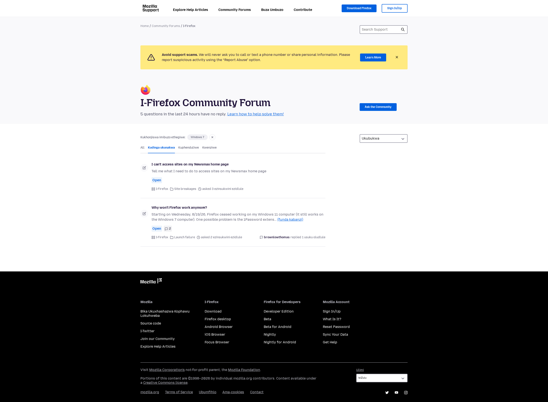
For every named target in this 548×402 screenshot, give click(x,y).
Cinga (402, 29)
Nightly (270, 334)
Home (144, 26)
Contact (257, 392)
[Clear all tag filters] (212, 137)
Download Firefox (359, 8)
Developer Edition (279, 311)
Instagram (406, 392)
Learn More (373, 57)
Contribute (303, 10)
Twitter (387, 392)
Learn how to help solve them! (255, 114)
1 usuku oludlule (313, 237)
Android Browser (219, 327)
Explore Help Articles (190, 10)
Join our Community (157, 339)
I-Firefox (162, 189)
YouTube (396, 392)
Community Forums (234, 10)
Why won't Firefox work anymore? (179, 207)
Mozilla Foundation (244, 370)
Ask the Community (378, 107)
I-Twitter (147, 331)
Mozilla (151, 281)
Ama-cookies (233, 392)
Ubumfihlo (207, 392)
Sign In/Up (394, 8)
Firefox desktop (218, 319)
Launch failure (184, 237)
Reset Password (336, 327)
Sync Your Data (335, 334)
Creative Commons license (165, 383)
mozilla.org (149, 392)
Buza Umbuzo (272, 10)
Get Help (330, 342)
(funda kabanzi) (290, 219)
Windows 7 (197, 137)
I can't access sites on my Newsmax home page (190, 164)
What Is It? (332, 319)
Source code (150, 323)
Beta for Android (277, 327)
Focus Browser (217, 342)
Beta (267, 319)
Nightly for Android (280, 342)
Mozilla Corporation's (167, 370)
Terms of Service (179, 392)
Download (213, 311)
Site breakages (185, 189)
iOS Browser (215, 334)
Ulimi (360, 370)
